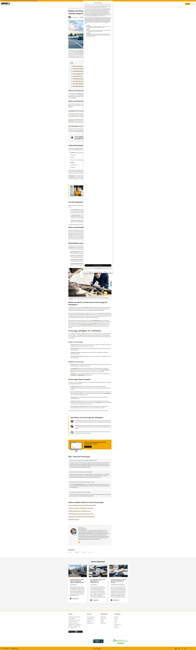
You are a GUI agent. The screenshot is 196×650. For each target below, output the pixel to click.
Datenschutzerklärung (94, 13)
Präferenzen (91, 272)
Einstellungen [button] (94, 15)
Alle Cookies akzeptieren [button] (98, 265)
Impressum (105, 272)
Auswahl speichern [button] (98, 268)
